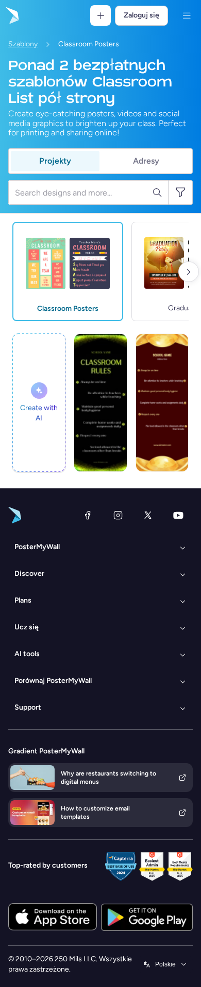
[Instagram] (118, 515)
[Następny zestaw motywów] (188, 271)
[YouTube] (178, 515)
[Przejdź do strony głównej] (11, 15)
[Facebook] (87, 515)
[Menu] (186, 15)
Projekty (55, 161)
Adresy (146, 161)
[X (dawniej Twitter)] (148, 515)
